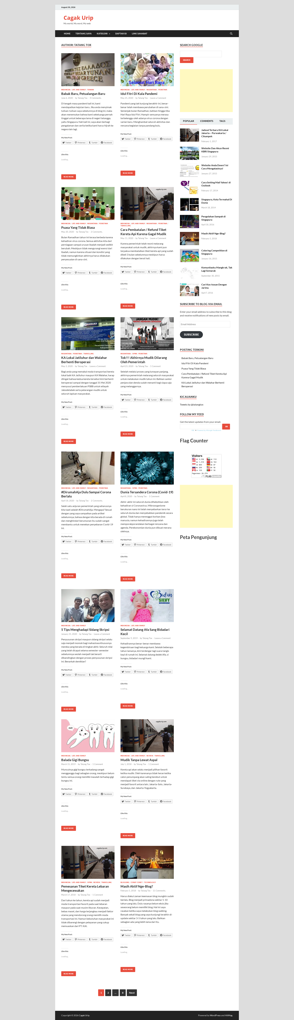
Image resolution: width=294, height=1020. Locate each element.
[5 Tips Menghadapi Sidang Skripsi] (88, 605)
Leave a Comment (158, 98)
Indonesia (65, 90)
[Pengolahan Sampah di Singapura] (189, 216)
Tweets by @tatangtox (191, 404)
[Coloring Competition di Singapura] (189, 250)
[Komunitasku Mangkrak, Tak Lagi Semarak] (189, 267)
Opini (134, 354)
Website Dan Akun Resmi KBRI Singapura (215, 150)
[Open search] (231, 33)
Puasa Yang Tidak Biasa (78, 227)
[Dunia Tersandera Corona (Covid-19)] (147, 468)
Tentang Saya (83, 33)
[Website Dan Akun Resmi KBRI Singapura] (189, 148)
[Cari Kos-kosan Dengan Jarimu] (189, 284)
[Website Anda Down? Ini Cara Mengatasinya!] (189, 165)
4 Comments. (96, 98)
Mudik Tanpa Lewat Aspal (139, 760)
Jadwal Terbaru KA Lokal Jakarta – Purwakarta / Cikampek (214, 133)
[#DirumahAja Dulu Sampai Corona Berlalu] (88, 468)
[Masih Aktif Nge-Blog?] (147, 862)
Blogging (125, 882)
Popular (188, 121)
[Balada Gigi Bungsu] (88, 735)
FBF (193, 430)
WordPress (215, 1015)
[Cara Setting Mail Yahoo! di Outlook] (189, 182)
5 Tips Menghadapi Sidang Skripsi (85, 629)
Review (150, 756)
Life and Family (79, 90)
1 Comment (155, 366)
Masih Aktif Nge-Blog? (137, 886)
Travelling (126, 226)
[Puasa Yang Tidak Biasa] (88, 203)
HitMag (228, 1015)
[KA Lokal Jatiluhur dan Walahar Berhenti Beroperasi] (88, 333)
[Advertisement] (206, 90)
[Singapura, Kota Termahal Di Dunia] (189, 199)
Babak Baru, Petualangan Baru (83, 94)
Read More (67, 176)
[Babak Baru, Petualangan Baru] (88, 69)
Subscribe (191, 334)
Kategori (102, 33)
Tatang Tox (82, 98)
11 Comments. (159, 890)
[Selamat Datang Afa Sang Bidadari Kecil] (147, 605)
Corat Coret (137, 882)
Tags (222, 121)
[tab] (188, 121)
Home (67, 33)
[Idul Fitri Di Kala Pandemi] (147, 69)
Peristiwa (162, 90)
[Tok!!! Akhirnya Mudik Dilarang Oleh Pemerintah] (147, 333)
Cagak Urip (78, 17)
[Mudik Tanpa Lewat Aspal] (147, 735)
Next (132, 992)
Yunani (90, 90)
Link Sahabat (139, 33)
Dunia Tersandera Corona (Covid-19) (147, 492)
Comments (206, 121)
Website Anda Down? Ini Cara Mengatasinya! (214, 167)
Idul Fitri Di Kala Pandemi (139, 94)
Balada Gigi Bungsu (75, 760)
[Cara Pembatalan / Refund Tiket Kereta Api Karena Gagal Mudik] (147, 203)
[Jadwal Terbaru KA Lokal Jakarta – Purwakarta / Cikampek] (189, 130)
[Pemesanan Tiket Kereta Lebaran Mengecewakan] (88, 862)
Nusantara (152, 90)
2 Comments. (97, 232)
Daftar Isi (121, 33)
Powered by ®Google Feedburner (209, 430)
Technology (150, 882)
